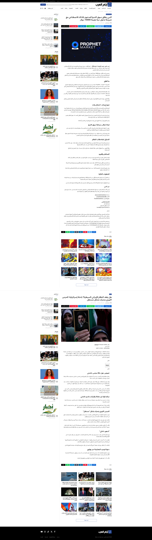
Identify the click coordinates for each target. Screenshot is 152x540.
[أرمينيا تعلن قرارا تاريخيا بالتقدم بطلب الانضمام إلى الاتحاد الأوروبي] (69, 507)
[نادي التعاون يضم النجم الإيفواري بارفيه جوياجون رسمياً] (56, 19)
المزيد (62, 8)
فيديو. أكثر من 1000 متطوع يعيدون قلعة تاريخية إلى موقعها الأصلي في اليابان (70, 499)
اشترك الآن (43, 4)
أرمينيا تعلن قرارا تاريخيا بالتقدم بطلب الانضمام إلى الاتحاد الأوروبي (69, 514)
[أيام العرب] (103, 4)
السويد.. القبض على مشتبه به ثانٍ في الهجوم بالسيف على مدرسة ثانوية (48, 84)
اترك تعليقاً (86, 285)
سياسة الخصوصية (52, 1)
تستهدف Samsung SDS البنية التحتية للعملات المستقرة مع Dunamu (104, 264)
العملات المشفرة (108, 14)
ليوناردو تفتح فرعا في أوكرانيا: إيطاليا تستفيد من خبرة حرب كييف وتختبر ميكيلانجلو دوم (69, 484)
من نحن (58, 1)
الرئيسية (109, 8)
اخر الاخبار (104, 8)
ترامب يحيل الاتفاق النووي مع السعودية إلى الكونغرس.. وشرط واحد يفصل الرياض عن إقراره (86, 499)
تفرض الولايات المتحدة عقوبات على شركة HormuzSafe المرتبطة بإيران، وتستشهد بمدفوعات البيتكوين (104, 279)
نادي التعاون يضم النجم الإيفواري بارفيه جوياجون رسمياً (97, 1)
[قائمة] (41, 8)
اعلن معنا (46, 1)
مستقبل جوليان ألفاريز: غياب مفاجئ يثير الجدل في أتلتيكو (47, 135)
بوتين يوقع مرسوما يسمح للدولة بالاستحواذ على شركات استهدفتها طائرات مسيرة (105, 499)
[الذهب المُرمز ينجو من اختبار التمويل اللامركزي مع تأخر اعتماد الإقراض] (69, 243)
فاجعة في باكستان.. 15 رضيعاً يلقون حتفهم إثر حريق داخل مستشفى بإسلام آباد (104, 514)
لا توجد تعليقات (92, 23)
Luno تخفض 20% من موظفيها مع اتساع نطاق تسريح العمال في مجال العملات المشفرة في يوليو (87, 279)
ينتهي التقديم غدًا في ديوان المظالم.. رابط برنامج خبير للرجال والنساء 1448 (47, 118)
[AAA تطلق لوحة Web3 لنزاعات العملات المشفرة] (69, 271)
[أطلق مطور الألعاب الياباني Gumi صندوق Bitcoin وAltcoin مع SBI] (69, 257)
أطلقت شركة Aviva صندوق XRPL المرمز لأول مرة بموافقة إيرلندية (105, 250)
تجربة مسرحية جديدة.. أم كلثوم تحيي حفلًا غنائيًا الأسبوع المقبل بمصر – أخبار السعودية (47, 38)
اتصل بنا (42, 1)
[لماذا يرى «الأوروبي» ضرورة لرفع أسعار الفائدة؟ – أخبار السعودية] (49, 94)
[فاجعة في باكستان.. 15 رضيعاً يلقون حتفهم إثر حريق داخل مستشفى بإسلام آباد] (104, 507)
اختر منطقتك (50, 8)
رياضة (66, 8)
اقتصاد (76, 8)
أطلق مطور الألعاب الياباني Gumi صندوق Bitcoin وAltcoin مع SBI (70, 264)
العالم (85, 8)
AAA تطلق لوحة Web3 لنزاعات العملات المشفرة (70, 278)
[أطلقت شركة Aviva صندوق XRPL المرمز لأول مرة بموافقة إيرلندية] (104, 243)
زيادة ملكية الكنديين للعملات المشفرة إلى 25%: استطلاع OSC (86, 250)
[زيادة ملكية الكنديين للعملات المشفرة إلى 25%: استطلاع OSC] (86, 243)
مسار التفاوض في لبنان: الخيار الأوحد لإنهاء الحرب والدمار (49, 67)
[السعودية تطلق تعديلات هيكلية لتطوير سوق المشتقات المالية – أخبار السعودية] (56, 31)
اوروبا (99, 8)
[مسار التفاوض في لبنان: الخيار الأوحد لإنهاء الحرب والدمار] (49, 60)
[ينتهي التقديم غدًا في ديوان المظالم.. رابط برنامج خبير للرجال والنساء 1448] (49, 111)
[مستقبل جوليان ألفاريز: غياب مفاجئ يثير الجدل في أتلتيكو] (49, 129)
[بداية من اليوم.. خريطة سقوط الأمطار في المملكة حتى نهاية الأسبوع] (56, 45)
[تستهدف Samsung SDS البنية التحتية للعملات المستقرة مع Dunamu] (104, 257)
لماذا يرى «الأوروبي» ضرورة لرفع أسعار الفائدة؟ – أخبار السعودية (48, 101)
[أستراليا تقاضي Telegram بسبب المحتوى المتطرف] (86, 257)
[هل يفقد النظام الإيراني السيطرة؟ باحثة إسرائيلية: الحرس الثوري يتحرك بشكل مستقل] (86, 325)
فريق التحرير (107, 23)
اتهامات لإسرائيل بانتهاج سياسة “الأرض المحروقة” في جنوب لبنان (46, 24)
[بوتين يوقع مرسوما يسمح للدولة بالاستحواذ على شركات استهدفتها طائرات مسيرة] (104, 491)
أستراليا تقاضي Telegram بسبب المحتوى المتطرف (87, 264)
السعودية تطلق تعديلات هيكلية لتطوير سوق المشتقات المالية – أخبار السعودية (47, 31)
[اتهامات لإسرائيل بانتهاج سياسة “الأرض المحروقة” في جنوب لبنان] (56, 25)
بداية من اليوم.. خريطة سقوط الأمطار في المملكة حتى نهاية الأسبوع (47, 45)
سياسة (81, 8)
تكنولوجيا (71, 8)
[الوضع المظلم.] (43, 8)
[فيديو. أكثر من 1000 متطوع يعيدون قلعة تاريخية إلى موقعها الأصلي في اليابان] (69, 491)
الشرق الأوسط (92, 8)
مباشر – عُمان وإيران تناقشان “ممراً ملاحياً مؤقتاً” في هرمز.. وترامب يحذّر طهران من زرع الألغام (86, 514)
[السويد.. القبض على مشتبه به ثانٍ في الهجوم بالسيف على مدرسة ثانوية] (49, 76)
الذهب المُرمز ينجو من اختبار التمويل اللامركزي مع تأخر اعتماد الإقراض (69, 250)
